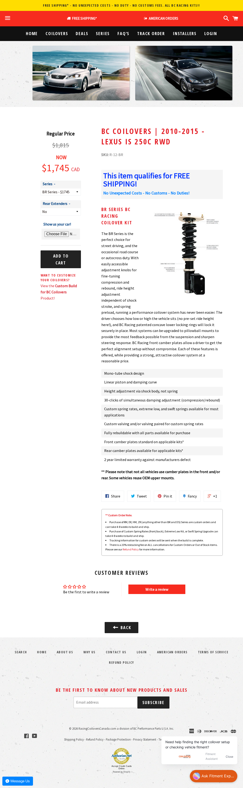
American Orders (172, 652)
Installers (184, 33)
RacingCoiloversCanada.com (97, 728)
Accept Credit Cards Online (122, 767)
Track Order (151, 33)
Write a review (156, 589)
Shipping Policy (74, 739)
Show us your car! (57, 224)
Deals (82, 33)
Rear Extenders (55, 203)
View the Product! (59, 291)
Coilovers (57, 33)
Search (21, 652)
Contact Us (116, 652)
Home (32, 33)
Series (103, 33)
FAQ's (123, 33)
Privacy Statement (144, 739)
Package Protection (118, 739)
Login (210, 33)
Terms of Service (213, 652)
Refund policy (121, 662)
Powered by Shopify (121, 771)
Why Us (89, 652)
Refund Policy (131, 549)
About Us (65, 652)
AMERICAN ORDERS (162, 18)
